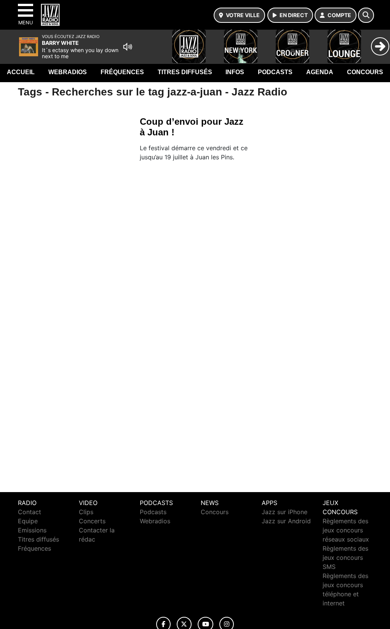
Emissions (32, 530)
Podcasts (275, 72)
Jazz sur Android (286, 521)
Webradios (67, 72)
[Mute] (127, 46)
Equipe (28, 521)
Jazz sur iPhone (284, 512)
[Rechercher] (366, 15)
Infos (234, 72)
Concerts (92, 521)
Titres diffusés (185, 72)
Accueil (21, 72)
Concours (365, 72)
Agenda (319, 72)
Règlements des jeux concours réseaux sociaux (346, 530)
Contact (29, 512)
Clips (86, 512)
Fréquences (122, 72)
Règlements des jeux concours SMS (345, 557)
